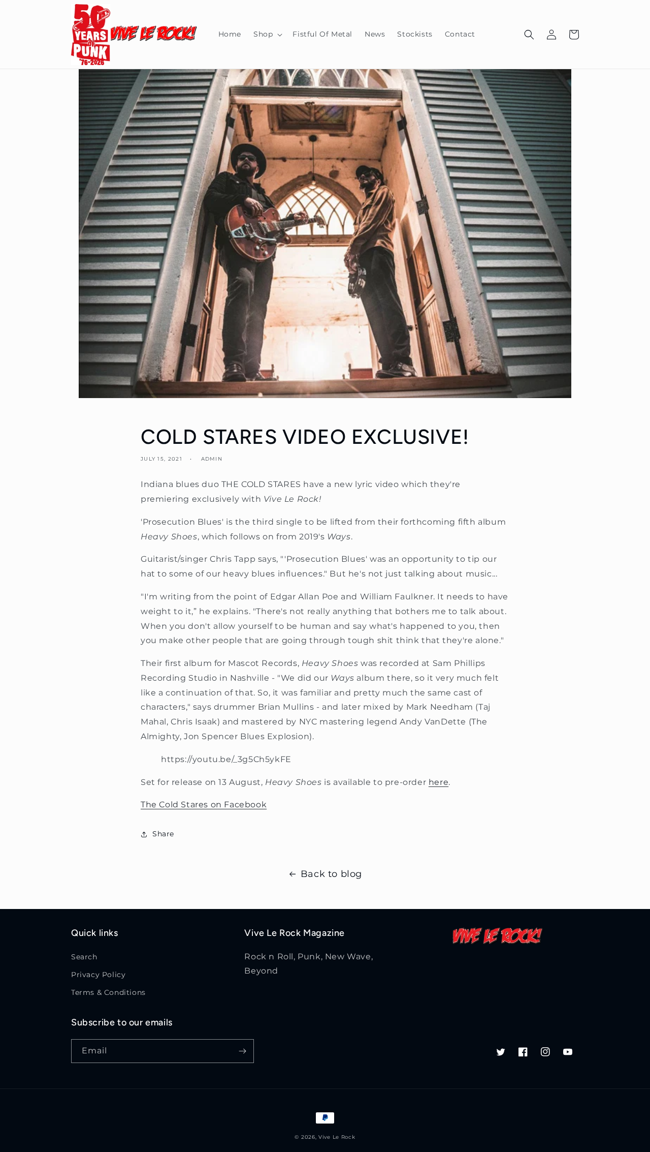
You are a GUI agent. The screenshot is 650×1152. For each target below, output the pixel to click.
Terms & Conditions (108, 992)
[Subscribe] (242, 1051)
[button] (266, 34)
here (438, 782)
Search (84, 956)
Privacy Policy (98, 974)
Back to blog (331, 874)
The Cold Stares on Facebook (204, 804)
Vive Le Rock (336, 1137)
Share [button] (163, 833)
